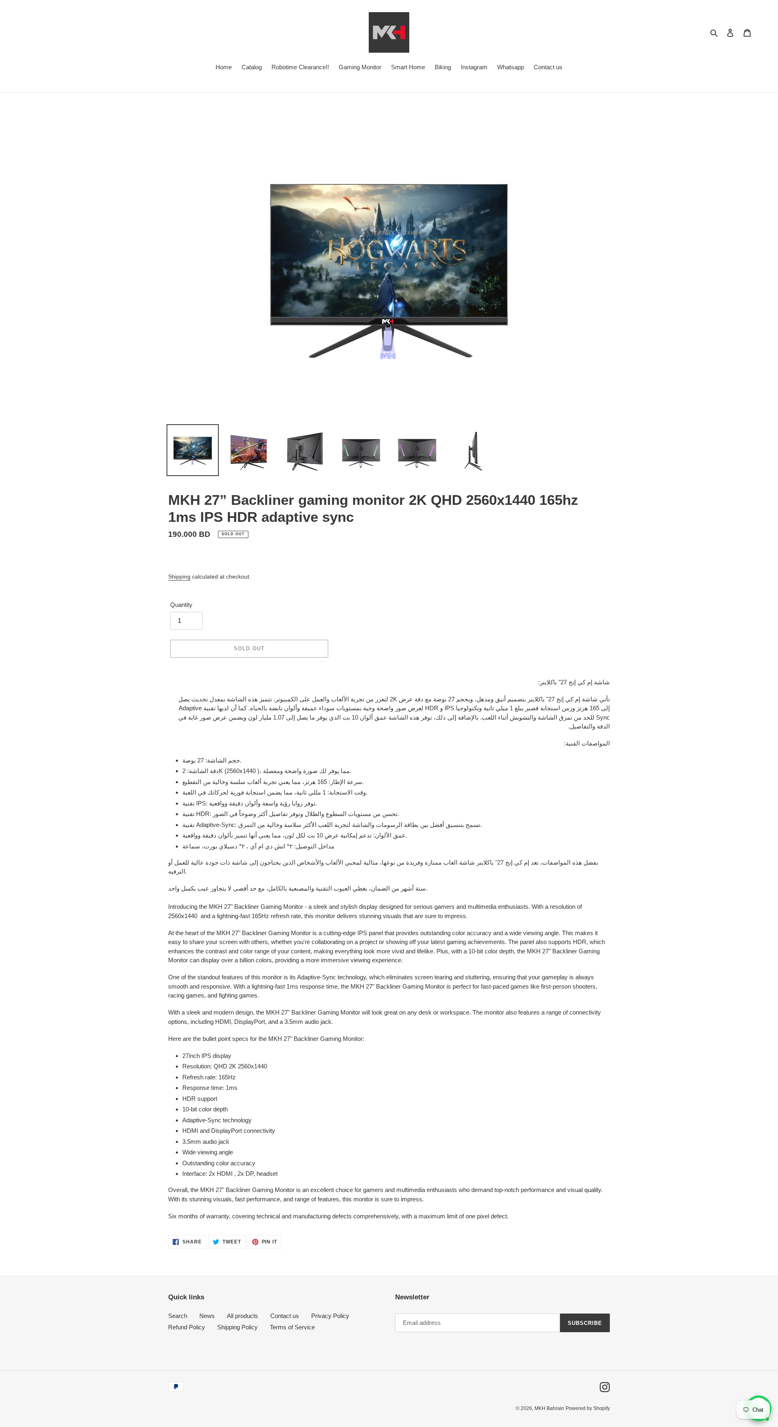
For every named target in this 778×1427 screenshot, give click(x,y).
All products (242, 1315)
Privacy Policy (330, 1315)
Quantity (181, 604)
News (207, 1315)
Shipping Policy (237, 1327)
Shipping (179, 576)
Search (177, 1315)
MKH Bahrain (549, 1408)
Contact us (284, 1315)
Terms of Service (292, 1327)
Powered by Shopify (588, 1408)
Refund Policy (186, 1327)
